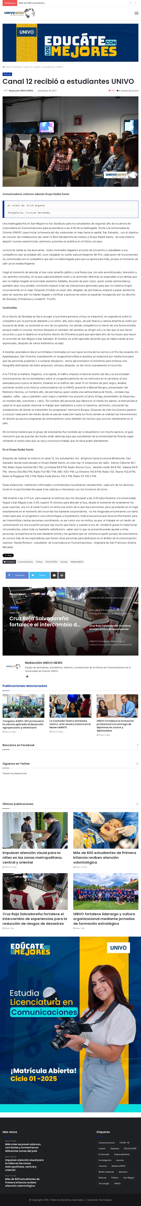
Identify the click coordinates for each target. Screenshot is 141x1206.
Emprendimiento (122, 1154)
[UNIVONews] (19, 13)
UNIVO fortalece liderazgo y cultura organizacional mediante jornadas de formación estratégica (44, 621)
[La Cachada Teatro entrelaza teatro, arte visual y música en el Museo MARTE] (70, 706)
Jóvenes (64, 562)
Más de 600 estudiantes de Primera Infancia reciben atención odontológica (59, 3)
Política (114, 1177)
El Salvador (104, 1154)
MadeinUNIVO (77, 562)
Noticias (17, 67)
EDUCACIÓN (51, 562)
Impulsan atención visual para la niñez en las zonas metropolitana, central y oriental (32, 857)
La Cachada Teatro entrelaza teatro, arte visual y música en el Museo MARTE (70, 724)
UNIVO (117, 1183)
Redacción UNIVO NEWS (21, 90)
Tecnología (104, 1183)
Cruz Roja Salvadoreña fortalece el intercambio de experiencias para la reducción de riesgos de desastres (35, 919)
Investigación (105, 1160)
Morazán (123, 1172)
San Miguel (128, 1177)
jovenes (120, 1160)
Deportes (114, 1148)
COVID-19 (124, 1142)
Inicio (8, 67)
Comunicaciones (25, 562)
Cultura (39, 562)
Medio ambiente (106, 1172)
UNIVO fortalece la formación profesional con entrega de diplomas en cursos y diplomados (115, 725)
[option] (70, 621)
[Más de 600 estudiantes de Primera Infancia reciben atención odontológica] (105, 830)
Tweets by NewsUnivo (15, 773)
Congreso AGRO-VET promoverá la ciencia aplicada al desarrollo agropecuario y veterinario (23, 724)
